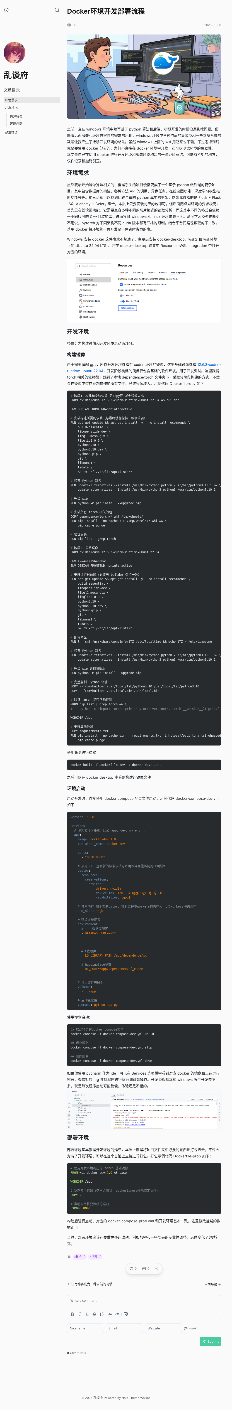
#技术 (79, 1256)
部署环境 (11, 133)
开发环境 (11, 107)
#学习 (95, 1256)
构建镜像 (16, 116)
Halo (125, 1398)
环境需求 (11, 100)
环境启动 (16, 123)
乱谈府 (98, 1398)
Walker (145, 1398)
